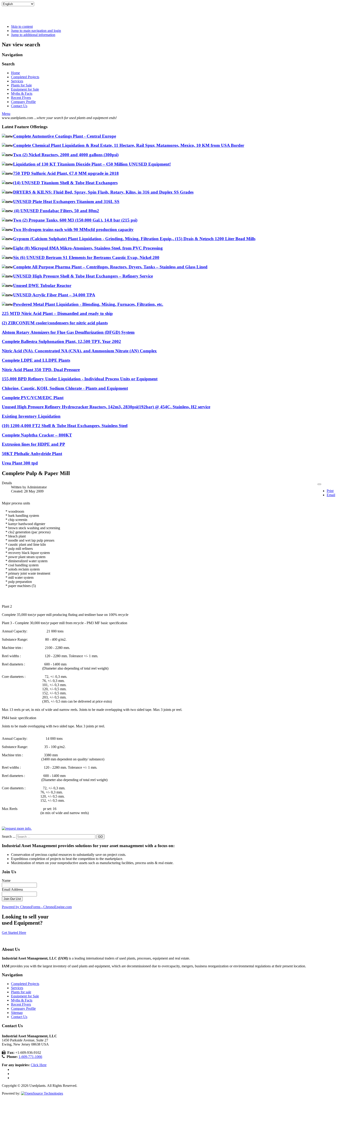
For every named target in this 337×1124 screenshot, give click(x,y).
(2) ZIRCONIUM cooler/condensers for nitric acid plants (55, 322)
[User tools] (319, 484)
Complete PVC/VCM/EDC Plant (33, 397)
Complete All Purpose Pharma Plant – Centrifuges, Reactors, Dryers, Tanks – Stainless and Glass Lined (110, 266)
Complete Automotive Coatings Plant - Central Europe (64, 136)
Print (330, 491)
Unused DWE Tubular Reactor (42, 285)
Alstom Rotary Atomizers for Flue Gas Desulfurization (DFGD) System (68, 332)
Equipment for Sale (25, 89)
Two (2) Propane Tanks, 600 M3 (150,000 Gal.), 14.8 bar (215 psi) (75, 220)
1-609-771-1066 (30, 1057)
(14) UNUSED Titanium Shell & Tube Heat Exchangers (65, 182)
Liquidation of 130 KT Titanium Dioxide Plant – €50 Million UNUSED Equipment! (92, 164)
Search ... (8, 836)
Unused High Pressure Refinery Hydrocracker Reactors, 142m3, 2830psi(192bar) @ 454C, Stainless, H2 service (106, 406)
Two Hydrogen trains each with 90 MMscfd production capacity (73, 229)
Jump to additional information (33, 35)
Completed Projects (25, 77)
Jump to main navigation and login (36, 31)
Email (331, 495)
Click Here (39, 1065)
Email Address (12, 889)
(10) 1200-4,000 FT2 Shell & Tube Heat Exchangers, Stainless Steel (64, 425)
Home (15, 73)
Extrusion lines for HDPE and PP (33, 444)
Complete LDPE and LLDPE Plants (36, 360)
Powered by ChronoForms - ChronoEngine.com (37, 907)
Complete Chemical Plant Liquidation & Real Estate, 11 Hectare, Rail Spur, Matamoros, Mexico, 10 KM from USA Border (128, 145)
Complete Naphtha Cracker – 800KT (37, 435)
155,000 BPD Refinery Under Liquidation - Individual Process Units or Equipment (79, 378)
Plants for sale (21, 992)
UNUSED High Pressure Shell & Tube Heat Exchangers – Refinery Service (83, 276)
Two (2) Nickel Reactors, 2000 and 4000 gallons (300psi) (66, 154)
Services (17, 81)
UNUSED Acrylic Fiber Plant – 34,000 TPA (54, 294)
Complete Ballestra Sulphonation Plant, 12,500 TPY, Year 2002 (61, 341)
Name (6, 880)
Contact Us (19, 106)
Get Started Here (14, 933)
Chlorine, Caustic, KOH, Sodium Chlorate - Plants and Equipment (65, 388)
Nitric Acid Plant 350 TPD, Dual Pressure (41, 369)
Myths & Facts (21, 93)
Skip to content (22, 26)
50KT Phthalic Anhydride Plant (32, 453)
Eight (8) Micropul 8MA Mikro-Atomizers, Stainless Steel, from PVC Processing (88, 248)
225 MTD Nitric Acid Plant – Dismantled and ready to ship (57, 313)
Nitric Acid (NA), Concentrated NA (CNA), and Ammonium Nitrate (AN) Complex (79, 350)
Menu (6, 114)
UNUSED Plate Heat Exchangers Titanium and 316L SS (66, 201)
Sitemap (17, 1013)
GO (100, 836)
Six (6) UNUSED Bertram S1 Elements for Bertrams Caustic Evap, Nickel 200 (86, 257)
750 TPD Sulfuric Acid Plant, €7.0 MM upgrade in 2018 (66, 173)
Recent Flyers (21, 98)
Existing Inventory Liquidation (31, 416)
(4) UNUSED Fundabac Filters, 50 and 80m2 (56, 210)
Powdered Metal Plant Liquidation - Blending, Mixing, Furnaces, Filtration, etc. (88, 304)
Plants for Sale (21, 85)
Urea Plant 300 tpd (20, 463)
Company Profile (23, 102)
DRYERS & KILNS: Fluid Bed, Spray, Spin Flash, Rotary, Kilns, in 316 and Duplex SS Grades (103, 192)
